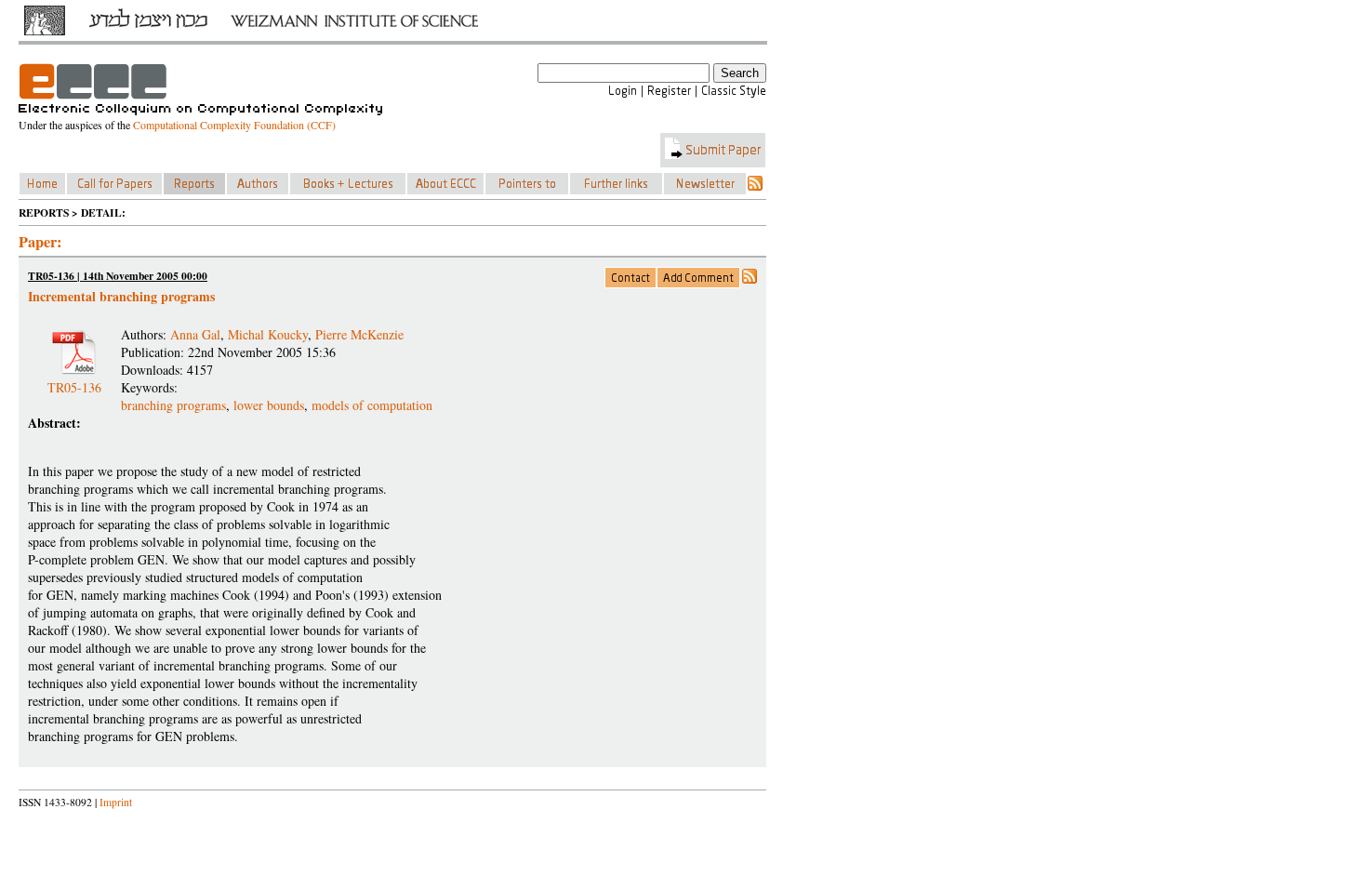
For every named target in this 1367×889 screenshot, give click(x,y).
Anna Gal (195, 334)
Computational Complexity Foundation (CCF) (234, 124)
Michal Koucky (268, 334)
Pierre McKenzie (359, 334)
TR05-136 (74, 379)
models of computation (372, 405)
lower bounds (268, 405)
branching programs (173, 405)
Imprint (116, 802)
